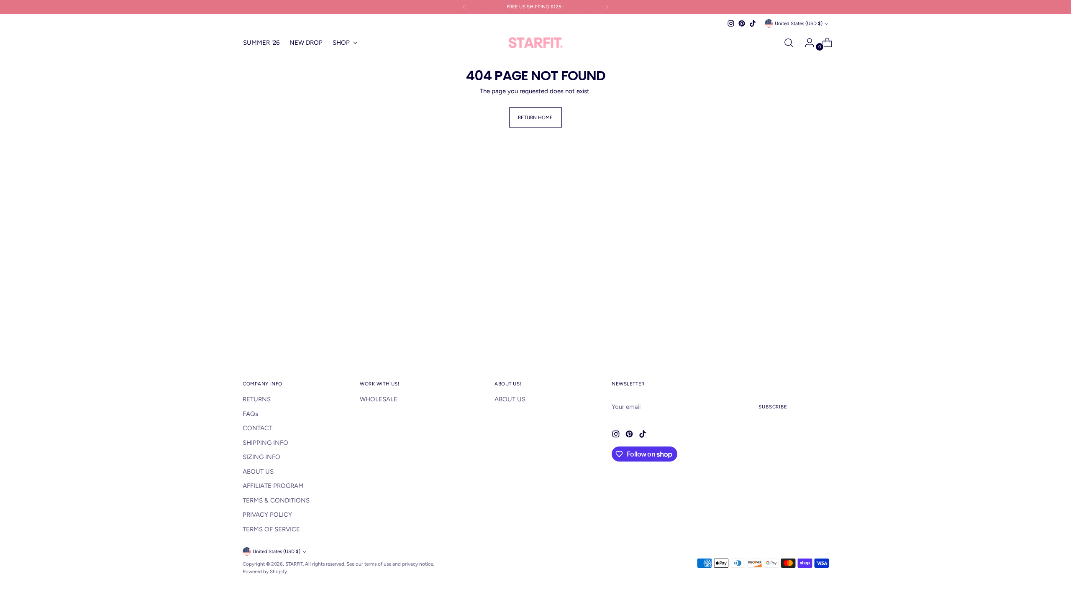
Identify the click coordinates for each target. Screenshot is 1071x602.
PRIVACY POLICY (267, 514)
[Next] (607, 7)
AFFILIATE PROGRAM (273, 486)
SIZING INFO (261, 457)
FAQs (250, 414)
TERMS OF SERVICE (271, 529)
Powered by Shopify (265, 571)
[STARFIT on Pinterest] (742, 23)
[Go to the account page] (806, 42)
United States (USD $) (798, 23)
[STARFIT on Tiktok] (752, 23)
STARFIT (294, 564)
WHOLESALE (378, 399)
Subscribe (772, 407)
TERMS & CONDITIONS (276, 500)
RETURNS (257, 399)
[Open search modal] (788, 42)
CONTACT (257, 428)
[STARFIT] (535, 43)
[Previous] (464, 7)
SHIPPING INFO (265, 442)
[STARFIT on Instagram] (731, 23)
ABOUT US (258, 471)
